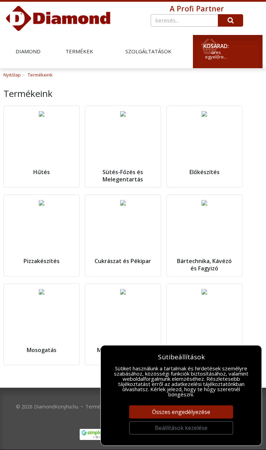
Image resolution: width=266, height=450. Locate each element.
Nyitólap (12, 75)
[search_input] (184, 20)
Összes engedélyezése (181, 412)
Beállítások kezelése (181, 428)
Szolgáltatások (148, 51)
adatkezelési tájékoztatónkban (208, 383)
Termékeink (40, 75)
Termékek (79, 51)
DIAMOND (28, 51)
